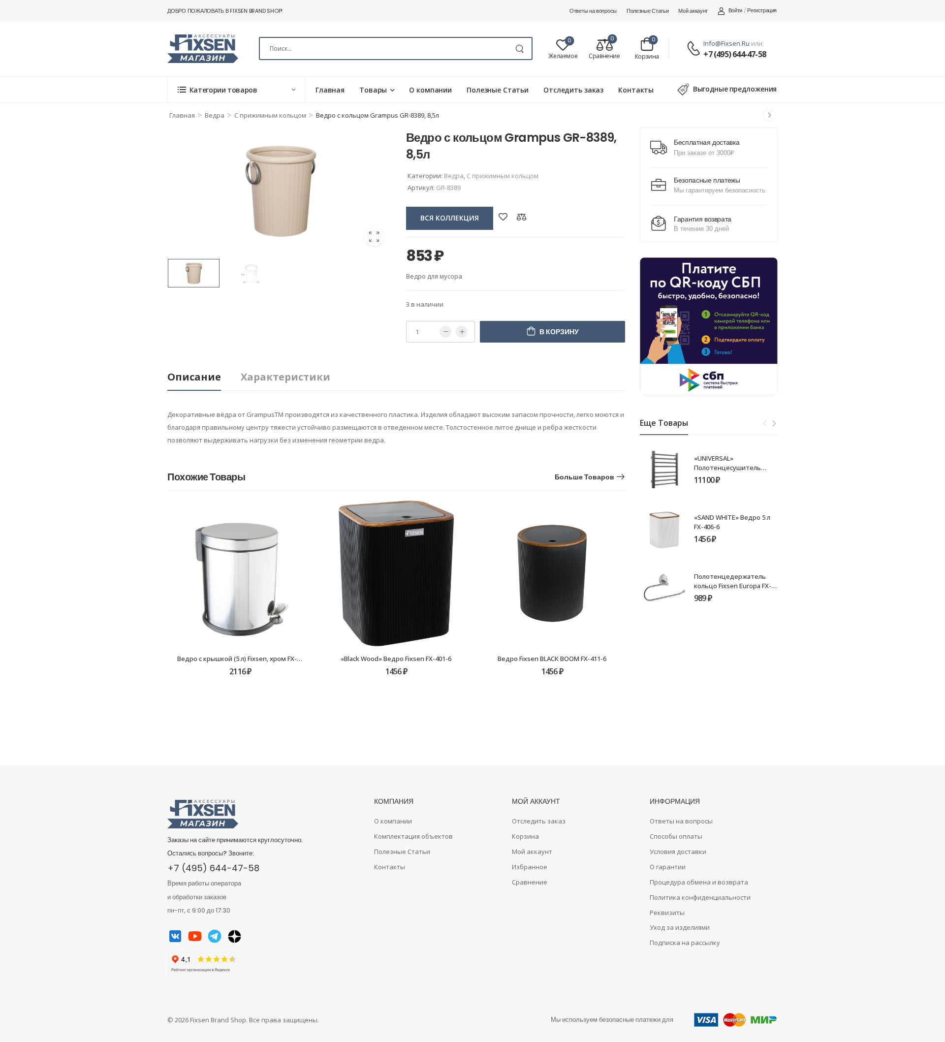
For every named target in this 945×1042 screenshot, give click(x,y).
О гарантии (668, 866)
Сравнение (529, 882)
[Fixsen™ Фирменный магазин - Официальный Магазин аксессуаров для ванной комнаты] (202, 48)
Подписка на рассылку (685, 942)
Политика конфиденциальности (700, 897)
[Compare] (522, 216)
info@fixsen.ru (726, 43)
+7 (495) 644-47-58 (734, 54)
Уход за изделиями (680, 927)
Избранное (529, 866)
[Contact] (695, 49)
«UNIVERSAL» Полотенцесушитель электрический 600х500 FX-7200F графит (731, 472)
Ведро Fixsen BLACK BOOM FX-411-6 (552, 658)
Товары (373, 90)
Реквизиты (667, 912)
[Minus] (445, 332)
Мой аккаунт (693, 11)
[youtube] (195, 936)
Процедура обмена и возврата (699, 882)
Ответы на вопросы (593, 11)
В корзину (559, 332)
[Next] (774, 424)
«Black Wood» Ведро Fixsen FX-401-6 (396, 658)
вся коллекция (449, 217)
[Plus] (462, 332)
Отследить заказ (573, 90)
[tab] (204, 377)
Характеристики (285, 376)
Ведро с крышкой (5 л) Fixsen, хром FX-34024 (245, 658)
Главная (330, 90)
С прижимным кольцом (270, 115)
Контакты (636, 90)
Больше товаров (584, 477)
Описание (194, 376)
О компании (430, 90)
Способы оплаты (676, 836)
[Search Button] (519, 48)
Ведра (214, 115)
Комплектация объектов (413, 836)
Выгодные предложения (735, 89)
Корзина (525, 836)
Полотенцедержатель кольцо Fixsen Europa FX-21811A (732, 585)
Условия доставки (678, 851)
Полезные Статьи (648, 11)
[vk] (175, 936)
